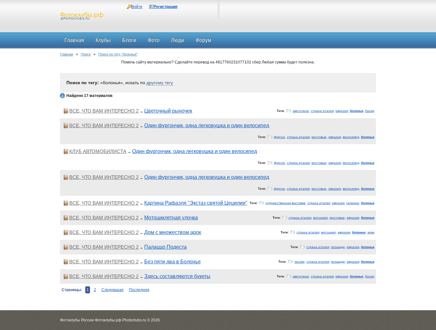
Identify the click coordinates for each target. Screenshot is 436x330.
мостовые (319, 137)
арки (370, 232)
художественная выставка (285, 203)
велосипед (351, 137)
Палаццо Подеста (165, 247)
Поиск (86, 54)
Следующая (112, 290)
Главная (66, 54)
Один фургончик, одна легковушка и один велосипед (206, 125)
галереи (352, 203)
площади (338, 247)
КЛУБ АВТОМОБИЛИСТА (97, 151)
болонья (356, 111)
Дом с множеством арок (172, 232)
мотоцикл (320, 217)
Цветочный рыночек (168, 111)
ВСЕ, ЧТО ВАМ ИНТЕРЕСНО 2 (104, 111)
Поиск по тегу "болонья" (118, 54)
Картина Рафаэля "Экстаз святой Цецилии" (195, 203)
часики (299, 261)
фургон (279, 137)
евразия (341, 111)
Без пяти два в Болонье (172, 261)
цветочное (301, 111)
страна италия (322, 111)
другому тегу (160, 82)
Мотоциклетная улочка (171, 217)
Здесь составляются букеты (177, 276)
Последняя (139, 290)
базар (369, 111)
